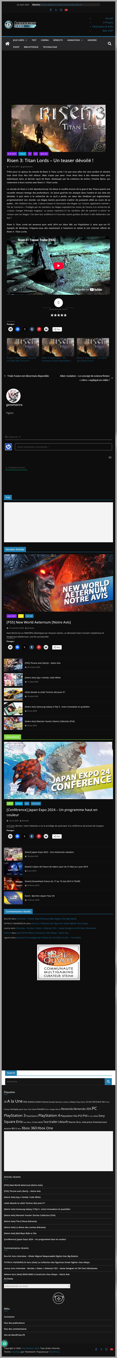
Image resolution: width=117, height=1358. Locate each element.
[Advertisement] (58, 72)
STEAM (35, 1122)
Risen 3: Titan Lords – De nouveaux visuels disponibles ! (56, 359)
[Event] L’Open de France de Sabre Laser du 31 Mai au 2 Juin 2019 (56, 866)
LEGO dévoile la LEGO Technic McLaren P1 (45, 692)
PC (30, 154)
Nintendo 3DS (82, 1109)
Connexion (9, 1316)
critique (72, 1102)
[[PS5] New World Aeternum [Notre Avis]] (58, 583)
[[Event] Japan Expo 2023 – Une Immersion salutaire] (13, 854)
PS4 (85, 1115)
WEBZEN (7, 1128)
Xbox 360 (44, 154)
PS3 (35, 154)
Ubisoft (63, 1122)
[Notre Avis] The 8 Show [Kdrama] (20, 1221)
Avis (25, 1101)
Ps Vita (90, 1116)
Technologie (50, 47)
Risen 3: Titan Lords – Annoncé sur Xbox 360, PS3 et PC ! (21, 359)
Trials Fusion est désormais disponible (28, 375)
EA (94, 1101)
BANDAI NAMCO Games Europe (41, 1102)
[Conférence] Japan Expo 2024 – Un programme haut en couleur (52, 812)
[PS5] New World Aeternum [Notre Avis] (39, 622)
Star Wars (27, 1122)
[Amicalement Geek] (7, 43)
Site (26, 804)
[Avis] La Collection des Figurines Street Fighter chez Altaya (60, 923)
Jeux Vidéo (18, 40)
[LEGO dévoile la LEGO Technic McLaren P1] (13, 694)
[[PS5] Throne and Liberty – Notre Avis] (13, 665)
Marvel (57, 1109)
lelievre (7, 932)
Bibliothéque (31, 47)
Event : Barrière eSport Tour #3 (40, 895)
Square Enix (13, 1121)
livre (47, 1109)
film (103, 1102)
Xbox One (45, 1128)
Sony (102, 1115)
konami (41, 1109)
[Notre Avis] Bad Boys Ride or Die (20, 1233)
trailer (53, 1122)
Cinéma (45, 40)
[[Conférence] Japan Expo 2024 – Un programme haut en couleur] (58, 770)
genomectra (28, 166)
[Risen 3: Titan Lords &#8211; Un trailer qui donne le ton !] (93, 347)
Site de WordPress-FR (14, 1335)
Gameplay (14, 1109)
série (40, 1122)
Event (16, 47)
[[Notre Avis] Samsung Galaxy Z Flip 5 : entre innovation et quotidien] (13, 708)
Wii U (14, 1128)
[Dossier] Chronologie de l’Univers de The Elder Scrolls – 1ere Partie (48, 937)
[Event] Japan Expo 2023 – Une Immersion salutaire (49, 852)
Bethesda (59, 1102)
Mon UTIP (108, 30)
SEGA (96, 1116)
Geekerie (92, 40)
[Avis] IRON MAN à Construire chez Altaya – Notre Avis (43, 932)
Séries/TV (58, 40)
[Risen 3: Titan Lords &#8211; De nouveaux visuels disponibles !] (58, 347)
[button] (25, 40)
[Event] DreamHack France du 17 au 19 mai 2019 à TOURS (52, 881)
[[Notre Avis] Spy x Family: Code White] (13, 679)
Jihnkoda (30, 628)
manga (52, 1109)
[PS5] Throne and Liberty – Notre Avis (43, 663)
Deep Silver (80, 1102)
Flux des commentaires (15, 1329)
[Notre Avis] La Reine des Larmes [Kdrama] (25, 1227)
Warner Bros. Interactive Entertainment (87, 1122)
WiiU (19, 1129)
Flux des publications (14, 1323)
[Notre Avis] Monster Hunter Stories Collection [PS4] (50, 721)
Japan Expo (23, 1109)
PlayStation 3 (15, 1115)
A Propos (108, 22)
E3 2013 (89, 1102)
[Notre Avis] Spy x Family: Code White (59, 4)
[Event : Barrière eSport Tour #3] (13, 897)
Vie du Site (36, 804)
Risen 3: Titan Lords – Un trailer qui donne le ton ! (92, 359)
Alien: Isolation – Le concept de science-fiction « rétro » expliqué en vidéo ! (85, 378)
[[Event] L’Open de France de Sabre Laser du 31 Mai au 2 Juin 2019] (13, 868)
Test (34, 40)
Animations (73, 40)
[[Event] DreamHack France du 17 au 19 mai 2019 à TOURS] (13, 883)
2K (5, 1101)
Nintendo (67, 1109)
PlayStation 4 (49, 1115)
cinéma (66, 1102)
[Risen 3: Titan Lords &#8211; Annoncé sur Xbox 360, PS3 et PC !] (23, 347)
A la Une (15, 1101)
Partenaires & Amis (102, 26)
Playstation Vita (68, 1115)
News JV (22, 154)
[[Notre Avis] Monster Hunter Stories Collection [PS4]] (13, 723)
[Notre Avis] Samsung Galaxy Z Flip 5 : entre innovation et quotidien (57, 706)
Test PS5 (29, 616)
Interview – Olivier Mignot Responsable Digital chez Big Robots (47, 918)
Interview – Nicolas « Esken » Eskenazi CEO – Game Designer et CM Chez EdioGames (56, 928)
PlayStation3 (32, 1116)
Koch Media (32, 1109)
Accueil (109, 18)
